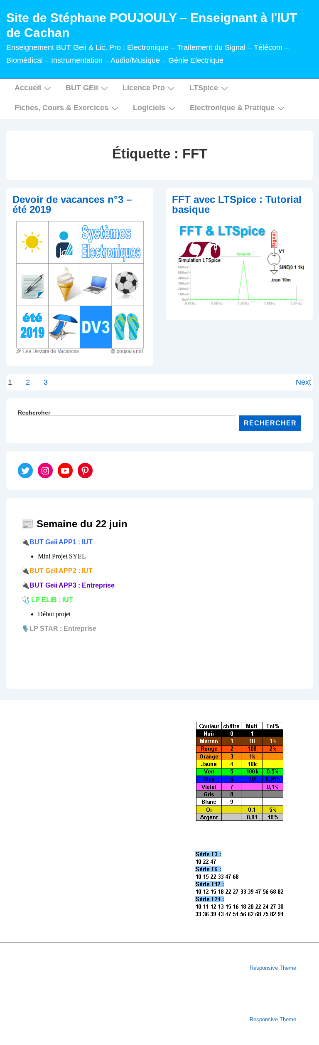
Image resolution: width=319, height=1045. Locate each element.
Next (303, 382)
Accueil (28, 88)
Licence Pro (144, 88)
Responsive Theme (273, 968)
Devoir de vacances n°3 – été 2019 (72, 204)
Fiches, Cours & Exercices (61, 108)
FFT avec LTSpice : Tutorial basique (237, 204)
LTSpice (203, 88)
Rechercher (34, 412)
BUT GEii (82, 88)
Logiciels (149, 108)
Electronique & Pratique (232, 108)
